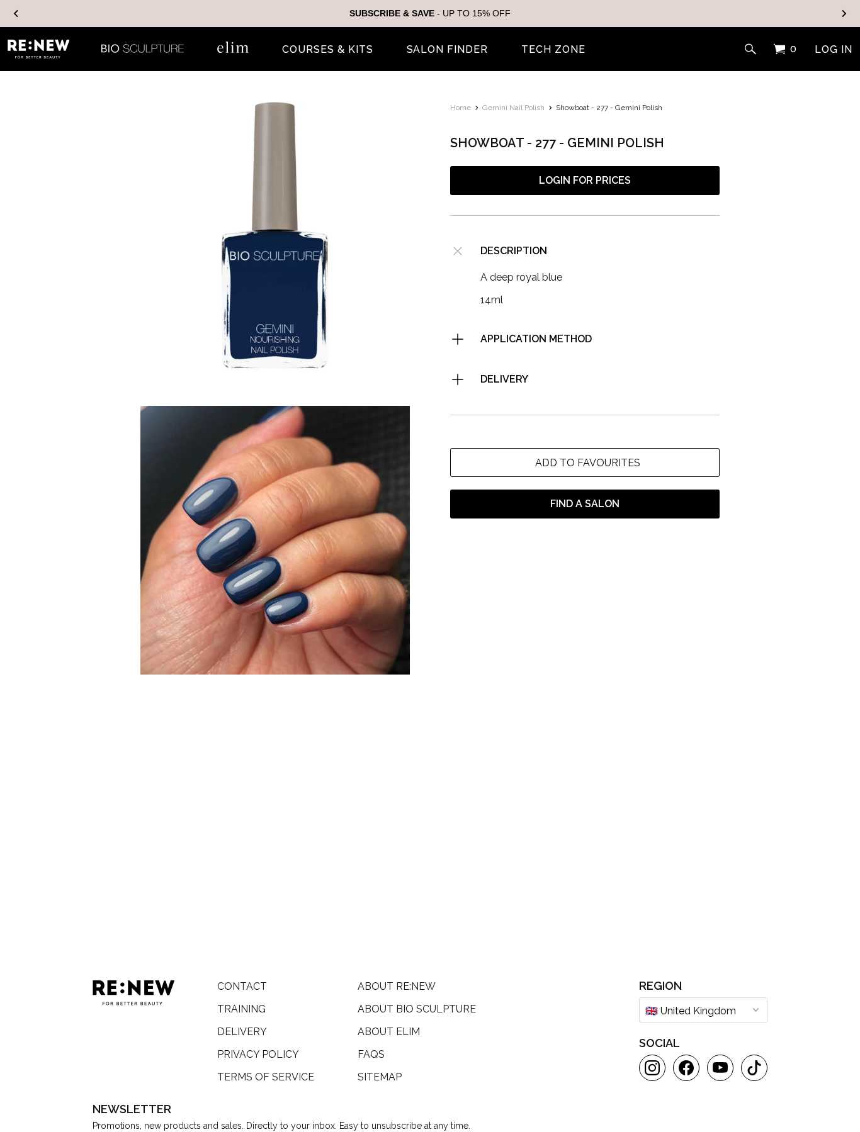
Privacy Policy (258, 1054)
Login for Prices (585, 180)
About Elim (389, 1032)
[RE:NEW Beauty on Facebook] (686, 1068)
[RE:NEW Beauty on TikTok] (754, 1068)
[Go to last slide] (16, 13)
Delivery (242, 1032)
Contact (242, 986)
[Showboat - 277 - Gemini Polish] (275, 540)
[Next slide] (843, 13)
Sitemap (380, 1077)
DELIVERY (504, 379)
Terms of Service (265, 1077)
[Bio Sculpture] (142, 47)
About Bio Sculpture (417, 1009)
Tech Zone (553, 50)
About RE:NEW (397, 986)
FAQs (371, 1054)
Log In (833, 50)
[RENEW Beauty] (38, 49)
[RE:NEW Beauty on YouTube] (720, 1068)
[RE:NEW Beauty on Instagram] (652, 1068)
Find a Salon (585, 504)
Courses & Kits (327, 50)
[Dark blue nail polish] (275, 236)
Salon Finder (448, 50)
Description (513, 251)
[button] (585, 462)
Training (241, 1009)
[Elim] (233, 47)
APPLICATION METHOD (536, 339)
